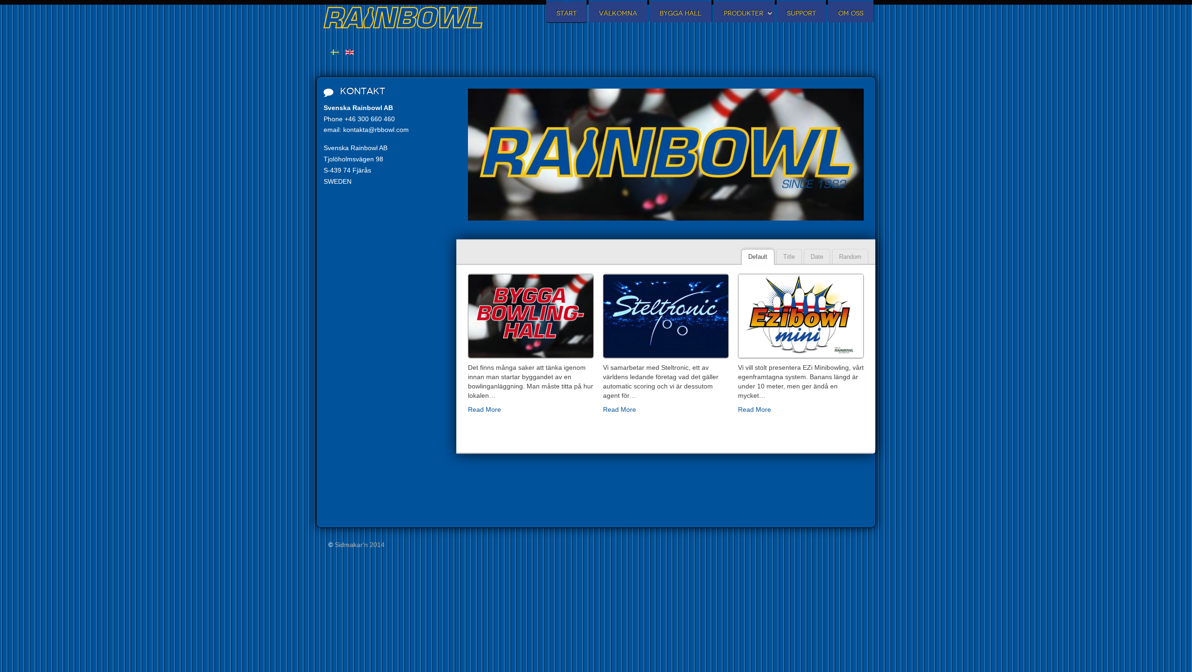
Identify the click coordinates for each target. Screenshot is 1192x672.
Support (801, 13)
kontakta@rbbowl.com (376, 129)
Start (566, 13)
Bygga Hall (680, 13)
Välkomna (618, 13)
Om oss (850, 13)
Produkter (743, 13)
